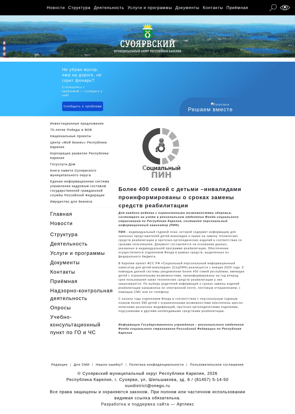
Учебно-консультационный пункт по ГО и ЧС (75, 324)
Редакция (59, 364)
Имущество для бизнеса (71, 201)
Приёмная (237, 7)
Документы (187, 7)
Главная (61, 214)
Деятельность (109, 7)
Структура (79, 7)
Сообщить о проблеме (83, 106)
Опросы (60, 307)
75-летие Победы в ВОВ (71, 130)
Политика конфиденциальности (156, 364)
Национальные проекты (70, 136)
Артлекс (185, 404)
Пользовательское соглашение (217, 364)
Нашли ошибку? (109, 364)
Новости (56, 7)
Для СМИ (82, 364)
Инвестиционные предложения (77, 123)
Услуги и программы (150, 7)
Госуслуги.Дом (62, 164)
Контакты (213, 7)
